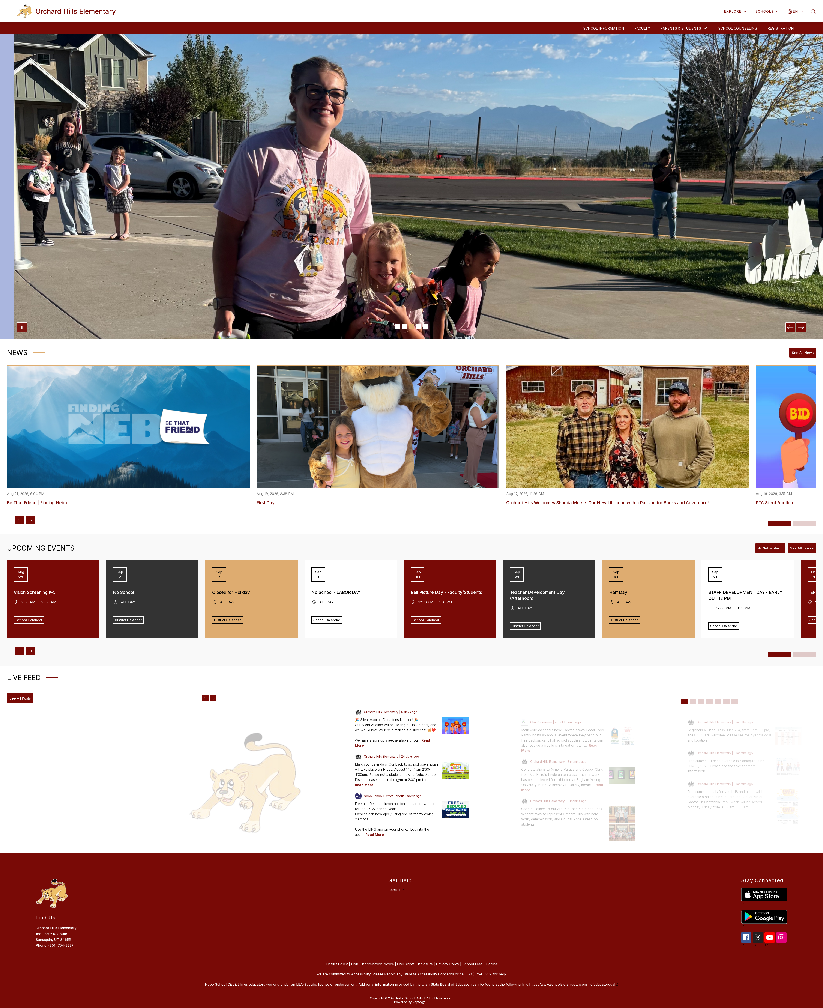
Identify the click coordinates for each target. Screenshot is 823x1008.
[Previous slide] (205, 698)
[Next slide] (213, 698)
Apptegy (419, 1002)
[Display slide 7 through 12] (804, 654)
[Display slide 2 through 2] (693, 701)
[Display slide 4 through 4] (709, 701)
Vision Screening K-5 (35, 592)
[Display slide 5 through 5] (718, 701)
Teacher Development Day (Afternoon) (537, 595)
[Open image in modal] (455, 725)
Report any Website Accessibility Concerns (419, 974)
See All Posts (20, 698)
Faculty (642, 28)
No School (123, 592)
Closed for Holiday (231, 592)
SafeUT (394, 890)
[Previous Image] (790, 327)
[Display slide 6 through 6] (726, 701)
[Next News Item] (30, 520)
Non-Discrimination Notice (372, 964)
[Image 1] (397, 326)
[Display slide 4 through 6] (804, 523)
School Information (603, 28)
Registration (780, 28)
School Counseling (737, 28)
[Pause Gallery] (22, 327)
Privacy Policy (447, 964)
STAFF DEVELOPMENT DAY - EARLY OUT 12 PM (745, 595)
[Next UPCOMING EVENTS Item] (30, 651)
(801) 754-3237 (61, 945)
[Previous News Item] (19, 520)
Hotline (491, 964)
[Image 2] (404, 326)
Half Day (618, 592)
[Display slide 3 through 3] (701, 701)
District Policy (337, 964)
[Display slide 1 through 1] (684, 701)
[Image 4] (418, 326)
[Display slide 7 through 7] (734, 701)
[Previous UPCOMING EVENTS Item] (19, 651)
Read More (364, 785)
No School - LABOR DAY (335, 592)
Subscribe (768, 548)
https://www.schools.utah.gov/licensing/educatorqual (572, 984)
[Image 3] (411, 326)
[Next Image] (801, 327)
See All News (803, 353)
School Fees (472, 964)
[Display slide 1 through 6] (779, 654)
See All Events (802, 548)
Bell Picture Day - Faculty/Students (446, 592)
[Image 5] (425, 326)
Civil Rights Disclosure (415, 964)
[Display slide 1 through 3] (779, 523)
